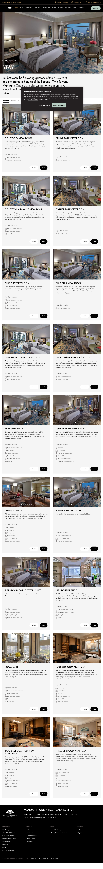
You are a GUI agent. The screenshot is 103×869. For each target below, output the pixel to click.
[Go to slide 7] (83, 584)
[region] (52, 99)
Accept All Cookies (59, 105)
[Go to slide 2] (26, 132)
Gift (74, 8)
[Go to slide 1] (24, 132)
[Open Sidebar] (3, 8)
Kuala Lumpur (17, 2)
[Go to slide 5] (30, 277)
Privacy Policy (44, 99)
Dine (21, 8)
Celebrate (46, 8)
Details (34, 168)
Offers (81, 8)
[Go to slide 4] (28, 277)
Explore (37, 8)
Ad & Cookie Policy (33, 99)
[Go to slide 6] (31, 504)
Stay (16, 8)
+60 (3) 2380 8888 (71, 814)
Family (60, 8)
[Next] (45, 119)
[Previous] (6, 119)
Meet (54, 8)
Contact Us (52, 817)
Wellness (29, 8)
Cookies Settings (44, 105)
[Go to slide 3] (28, 132)
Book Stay (96, 8)
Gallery (68, 8)
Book (43, 168)
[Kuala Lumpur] (9, 8)
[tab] (6, 101)
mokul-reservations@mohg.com (35, 817)
